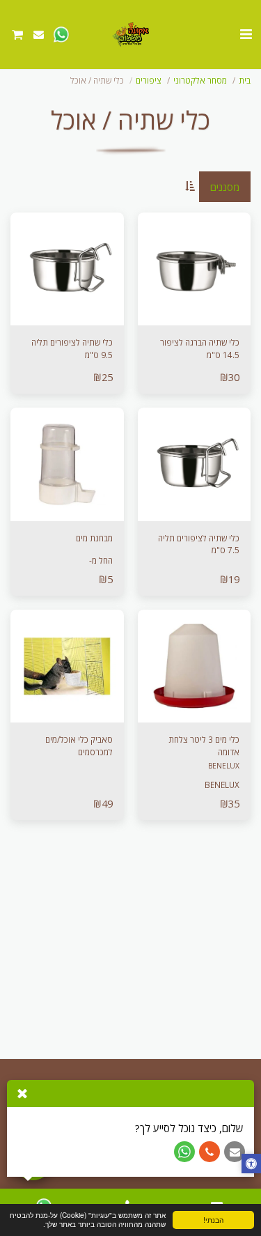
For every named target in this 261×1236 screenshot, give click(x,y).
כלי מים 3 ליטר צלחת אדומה (203, 745)
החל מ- (101, 560)
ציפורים (148, 80)
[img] (194, 269)
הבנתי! (213, 1219)
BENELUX (223, 766)
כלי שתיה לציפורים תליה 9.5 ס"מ (72, 348)
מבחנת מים (94, 537)
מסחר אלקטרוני (200, 80)
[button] (246, 34)
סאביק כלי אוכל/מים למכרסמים (79, 745)
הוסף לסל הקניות (63, 510)
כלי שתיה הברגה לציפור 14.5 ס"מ (199, 348)
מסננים (224, 187)
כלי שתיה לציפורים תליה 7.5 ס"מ (198, 544)
